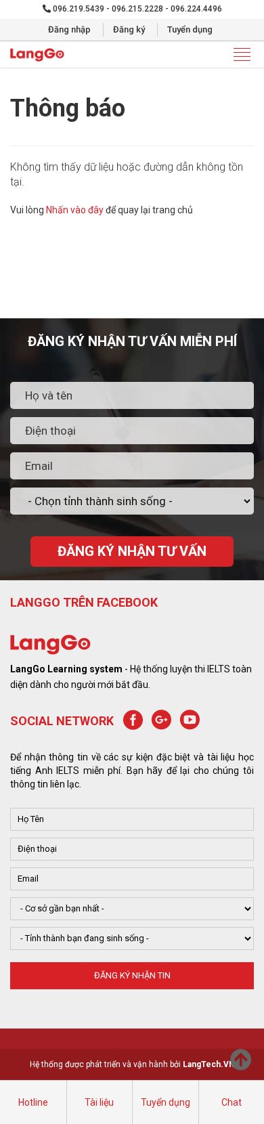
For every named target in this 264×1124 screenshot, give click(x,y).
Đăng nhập (69, 29)
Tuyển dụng (190, 29)
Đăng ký (129, 29)
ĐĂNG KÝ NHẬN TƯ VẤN (132, 551)
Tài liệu (99, 1102)
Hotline (33, 1102)
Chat (231, 1102)
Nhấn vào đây (75, 209)
